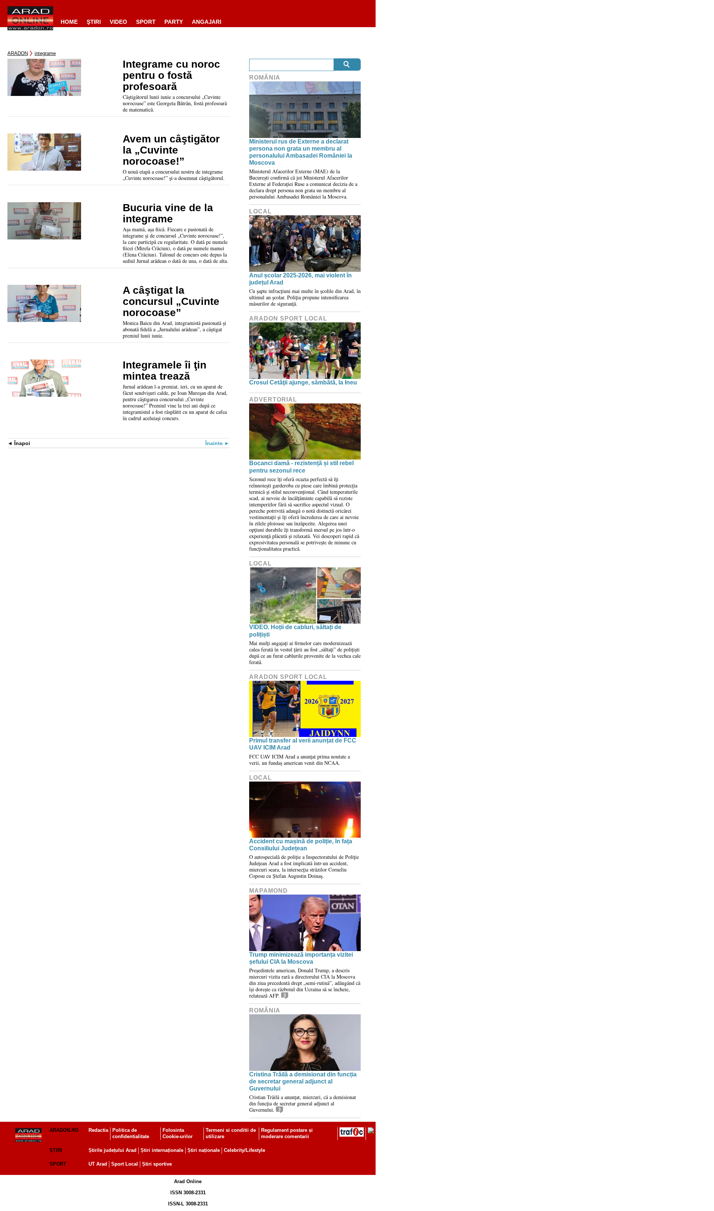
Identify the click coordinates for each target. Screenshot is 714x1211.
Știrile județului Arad (112, 1150)
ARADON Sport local (288, 318)
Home (69, 22)
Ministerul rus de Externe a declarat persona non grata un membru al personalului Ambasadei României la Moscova (300, 152)
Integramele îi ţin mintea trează (164, 371)
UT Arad (98, 1164)
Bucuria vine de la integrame (168, 213)
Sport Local (124, 1164)
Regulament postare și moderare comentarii (287, 1133)
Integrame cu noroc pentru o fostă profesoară (171, 75)
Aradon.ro (63, 1130)
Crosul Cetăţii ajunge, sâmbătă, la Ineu (303, 382)
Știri (55, 1150)
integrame (45, 53)
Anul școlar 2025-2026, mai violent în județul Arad (300, 279)
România (264, 77)
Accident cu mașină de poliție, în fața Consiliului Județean (300, 844)
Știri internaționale (162, 1150)
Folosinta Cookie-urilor (178, 1133)
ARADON (17, 53)
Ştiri (94, 22)
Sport (145, 22)
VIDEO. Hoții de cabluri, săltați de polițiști (295, 630)
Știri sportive (157, 1164)
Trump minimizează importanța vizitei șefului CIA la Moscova (301, 958)
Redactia (98, 1130)
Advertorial (273, 399)
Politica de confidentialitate (130, 1133)
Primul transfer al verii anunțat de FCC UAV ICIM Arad (302, 744)
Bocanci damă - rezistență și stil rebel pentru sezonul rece (301, 466)
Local (260, 211)
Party (173, 22)
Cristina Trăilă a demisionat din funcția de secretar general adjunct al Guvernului (303, 1081)
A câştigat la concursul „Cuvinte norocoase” (171, 301)
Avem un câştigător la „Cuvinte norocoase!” (171, 150)
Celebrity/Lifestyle (244, 1150)
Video (118, 22)
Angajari (206, 22)
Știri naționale (203, 1150)
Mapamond (268, 891)
